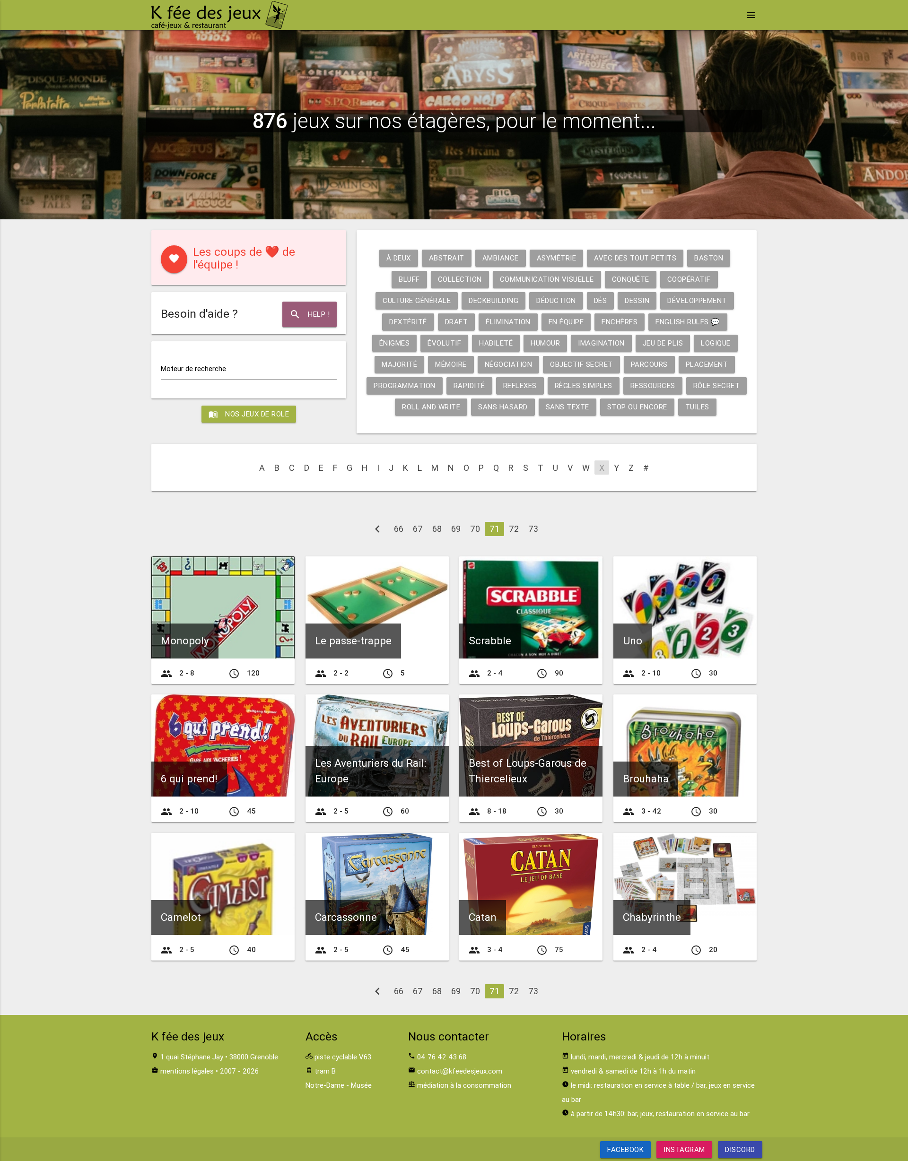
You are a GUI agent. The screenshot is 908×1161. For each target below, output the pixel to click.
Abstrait (446, 257)
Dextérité (408, 321)
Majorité (399, 364)
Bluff (409, 279)
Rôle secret (716, 385)
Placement (707, 364)
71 (494, 528)
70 (475, 528)
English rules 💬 (687, 321)
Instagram (684, 1149)
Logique (716, 342)
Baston (708, 257)
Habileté (496, 342)
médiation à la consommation (464, 1085)
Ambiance (500, 257)
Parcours (649, 364)
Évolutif (444, 342)
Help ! (309, 314)
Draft (456, 321)
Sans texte (567, 406)
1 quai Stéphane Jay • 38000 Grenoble (219, 1056)
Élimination (508, 321)
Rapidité (469, 385)
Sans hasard (503, 406)
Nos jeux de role (249, 414)
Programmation (405, 385)
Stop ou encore (637, 406)
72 (514, 528)
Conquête (630, 279)
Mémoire (451, 364)
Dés (600, 300)
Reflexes (520, 385)
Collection (460, 279)
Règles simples (583, 385)
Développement (697, 300)
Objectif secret (581, 364)
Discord (740, 1149)
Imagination (601, 342)
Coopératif (689, 279)
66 (398, 528)
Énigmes (394, 342)
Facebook (625, 1149)
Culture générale (417, 300)
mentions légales (187, 1070)
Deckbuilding (493, 300)
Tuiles (697, 406)
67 (418, 528)
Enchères (619, 321)
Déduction (556, 300)
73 (533, 528)
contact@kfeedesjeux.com (459, 1070)
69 (456, 528)
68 (437, 528)
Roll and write (431, 406)
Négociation (509, 364)
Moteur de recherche (193, 368)
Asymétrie (556, 257)
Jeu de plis (663, 342)
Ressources (652, 385)
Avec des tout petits (635, 257)
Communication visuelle (547, 279)
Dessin (637, 300)
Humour (545, 342)
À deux (398, 257)
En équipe (566, 321)
